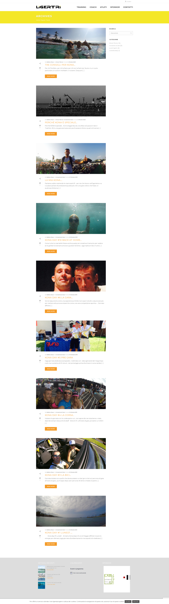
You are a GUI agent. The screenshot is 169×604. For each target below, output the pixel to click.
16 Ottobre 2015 (73, 237)
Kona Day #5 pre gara (59, 357)
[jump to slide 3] (114, 590)
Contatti (128, 7)
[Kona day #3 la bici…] (71, 453)
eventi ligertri (113, 48)
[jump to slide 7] (122, 590)
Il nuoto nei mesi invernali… (54, 582)
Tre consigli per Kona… (60, 65)
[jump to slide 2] (112, 590)
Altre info (135, 601)
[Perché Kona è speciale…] (71, 101)
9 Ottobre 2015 (73, 412)
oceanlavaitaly (113, 50)
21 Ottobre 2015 (73, 177)
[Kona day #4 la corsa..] (71, 393)
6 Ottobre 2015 (73, 529)
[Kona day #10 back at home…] (71, 218)
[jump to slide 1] (110, 590)
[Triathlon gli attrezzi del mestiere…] (41, 577)
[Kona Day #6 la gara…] (71, 276)
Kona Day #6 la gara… (59, 297)
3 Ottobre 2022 (82, 119)
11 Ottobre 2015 (73, 294)
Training (81, 7)
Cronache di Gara (68, 119)
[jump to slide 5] (118, 590)
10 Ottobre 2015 (73, 354)
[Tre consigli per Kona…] (71, 43)
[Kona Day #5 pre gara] (71, 336)
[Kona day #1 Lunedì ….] (71, 511)
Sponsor (115, 7)
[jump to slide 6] (120, 590)
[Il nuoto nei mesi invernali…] (41, 585)
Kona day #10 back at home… (63, 240)
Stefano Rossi (50, 62)
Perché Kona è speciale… (61, 122)
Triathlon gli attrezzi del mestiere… (53, 575)
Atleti (103, 7)
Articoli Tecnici (59, 62)
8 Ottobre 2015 (73, 472)
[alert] (84, 573)
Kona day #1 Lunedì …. (58, 532)
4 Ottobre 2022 (72, 62)
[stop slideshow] (123, 590)
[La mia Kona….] (71, 158)
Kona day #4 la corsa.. (59, 415)
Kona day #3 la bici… (58, 475)
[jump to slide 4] (116, 590)
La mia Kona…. (53, 180)
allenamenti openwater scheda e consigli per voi (56, 567)
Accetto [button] (128, 601)
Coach (93, 7)
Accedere (129, 1)
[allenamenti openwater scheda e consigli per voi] (41, 569)
